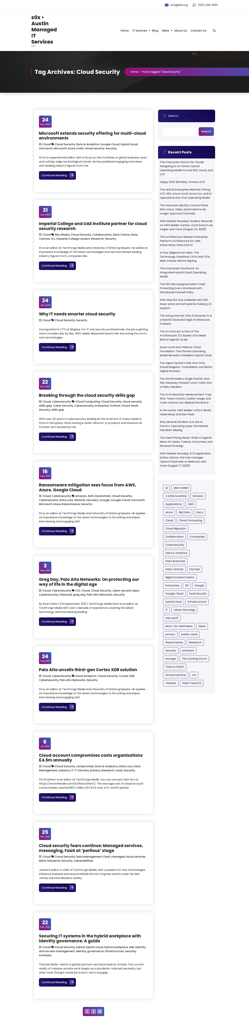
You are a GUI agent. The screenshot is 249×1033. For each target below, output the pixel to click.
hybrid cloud (129, 144)
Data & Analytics (87, 144)
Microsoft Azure (64, 148)
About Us (180, 31)
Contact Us (198, 31)
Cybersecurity (61, 402)
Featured (65, 595)
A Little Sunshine (176, 496)
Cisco (199, 512)
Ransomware (71, 504)
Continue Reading (59, 175)
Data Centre (121, 235)
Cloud (46, 144)
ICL (53, 239)
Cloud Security (65, 144)
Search (173, 116)
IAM (131, 947)
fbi (187, 585)
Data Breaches (175, 561)
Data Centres (174, 569)
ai (166, 488)
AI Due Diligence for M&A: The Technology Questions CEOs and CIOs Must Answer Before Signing (185, 257)
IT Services (139, 31)
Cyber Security (63, 406)
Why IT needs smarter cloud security (77, 314)
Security (111, 148)
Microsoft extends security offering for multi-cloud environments (92, 136)
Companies (197, 537)
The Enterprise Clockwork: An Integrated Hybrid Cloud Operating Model (183, 272)
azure (169, 512)
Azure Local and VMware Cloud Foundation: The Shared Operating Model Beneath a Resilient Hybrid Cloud (186, 351)
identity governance (90, 951)
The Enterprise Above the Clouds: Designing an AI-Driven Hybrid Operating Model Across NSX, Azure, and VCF (186, 168)
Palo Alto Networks (99, 595)
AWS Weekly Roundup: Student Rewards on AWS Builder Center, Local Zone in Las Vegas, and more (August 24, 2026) (186, 225)
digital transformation (179, 577)
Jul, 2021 (44, 743)
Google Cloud (109, 144)
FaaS (106, 857)
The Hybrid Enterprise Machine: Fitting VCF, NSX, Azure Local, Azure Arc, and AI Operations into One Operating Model (186, 194)
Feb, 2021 (45, 833)
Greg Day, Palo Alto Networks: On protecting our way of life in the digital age (89, 582)
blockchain (102, 496)
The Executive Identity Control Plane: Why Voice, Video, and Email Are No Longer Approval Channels (184, 209)
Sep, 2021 (45, 473)
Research (97, 239)
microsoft (46, 148)
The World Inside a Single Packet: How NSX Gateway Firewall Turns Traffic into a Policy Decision (186, 383)
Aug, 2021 (45, 658)
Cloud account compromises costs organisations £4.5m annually (91, 758)
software (45, 955)
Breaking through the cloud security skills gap (87, 395)
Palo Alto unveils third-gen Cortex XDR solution (88, 670)
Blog (155, 31)
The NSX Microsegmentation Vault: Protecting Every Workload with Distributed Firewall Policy (183, 288)
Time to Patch (174, 667)
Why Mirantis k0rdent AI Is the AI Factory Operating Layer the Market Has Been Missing (184, 426)
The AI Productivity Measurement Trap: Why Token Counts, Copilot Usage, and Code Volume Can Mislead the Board (186, 399)
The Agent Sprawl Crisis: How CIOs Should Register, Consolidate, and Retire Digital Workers (186, 367)
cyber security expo (125, 591)
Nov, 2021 (45, 383)
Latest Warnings (184, 610)
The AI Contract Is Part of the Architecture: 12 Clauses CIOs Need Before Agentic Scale (183, 335)
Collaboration (102, 235)
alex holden (181, 488)
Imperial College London (73, 239)
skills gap (57, 410)
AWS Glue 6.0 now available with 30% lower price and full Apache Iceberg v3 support (185, 304)
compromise (85, 766)
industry (64, 770)
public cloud (189, 634)
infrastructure (114, 951)
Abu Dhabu (62, 235)
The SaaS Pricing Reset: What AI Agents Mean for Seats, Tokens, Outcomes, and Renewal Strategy (186, 442)
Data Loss (66, 500)
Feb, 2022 (45, 121)
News (165, 31)
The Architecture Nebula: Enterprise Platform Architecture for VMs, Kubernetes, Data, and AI (184, 241)
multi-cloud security (90, 148)
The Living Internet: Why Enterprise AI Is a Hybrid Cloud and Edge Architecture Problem (186, 320)
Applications (173, 504)
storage (170, 659)
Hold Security (198, 594)
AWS (91, 496)
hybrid (80, 947)
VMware (170, 683)
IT (72, 770)
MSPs (42, 861)
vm (194, 675)
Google (104, 500)
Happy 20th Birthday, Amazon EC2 (182, 182)
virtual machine (175, 675)
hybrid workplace (116, 947)
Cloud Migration (175, 528)
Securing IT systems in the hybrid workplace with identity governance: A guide (90, 938)
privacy (95, 770)
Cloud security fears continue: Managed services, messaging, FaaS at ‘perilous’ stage (91, 848)
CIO (77, 591)
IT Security (82, 770)
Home (125, 31)
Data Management (89, 857)
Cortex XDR (126, 676)
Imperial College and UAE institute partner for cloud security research (93, 226)
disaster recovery (86, 500)
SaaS (119, 770)
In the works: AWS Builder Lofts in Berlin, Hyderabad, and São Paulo (186, 412)
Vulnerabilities (83, 861)
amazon (81, 496)
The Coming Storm (194, 659)
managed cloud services (128, 857)
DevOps (194, 569)
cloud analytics (85, 676)
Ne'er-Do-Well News (179, 626)
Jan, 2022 (45, 211)
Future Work (130, 406)
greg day (79, 595)
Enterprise (102, 406)
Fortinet (115, 406)
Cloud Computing (87, 402)
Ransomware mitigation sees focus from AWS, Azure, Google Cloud (87, 487)
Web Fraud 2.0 (191, 683)
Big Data (184, 512)
